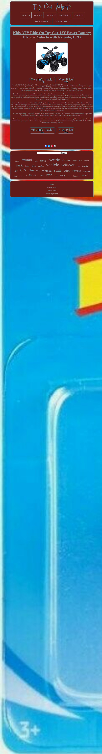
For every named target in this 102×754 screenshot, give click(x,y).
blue (34, 166)
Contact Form (51, 187)
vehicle (52, 164)
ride (49, 175)
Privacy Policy (52, 190)
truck (19, 165)
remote (76, 170)
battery (43, 161)
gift (15, 171)
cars (67, 170)
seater (22, 176)
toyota (85, 166)
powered (17, 161)
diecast (34, 170)
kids (23, 170)
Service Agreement (52, 194)
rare (78, 166)
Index (52, 184)
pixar (15, 176)
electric (54, 160)
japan (69, 176)
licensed (76, 176)
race (75, 161)
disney (62, 176)
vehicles (68, 165)
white (36, 161)
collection (31, 175)
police (41, 166)
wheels (86, 175)
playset (86, 171)
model (27, 159)
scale (57, 170)
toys (42, 175)
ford (80, 161)
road (55, 176)
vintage (47, 170)
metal (86, 161)
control (66, 160)
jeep (27, 166)
